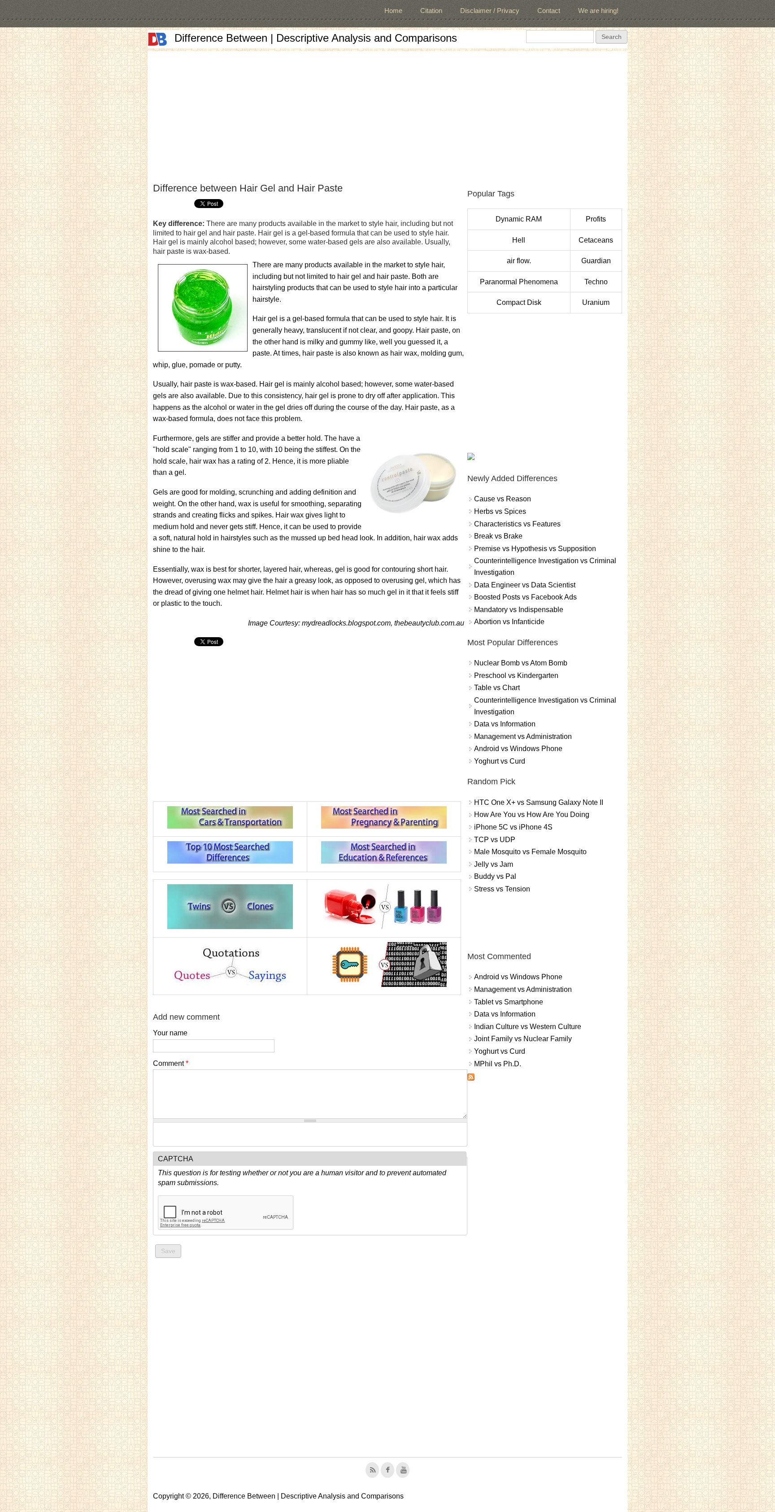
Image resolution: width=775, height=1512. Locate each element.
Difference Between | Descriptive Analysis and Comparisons (315, 38)
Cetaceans (596, 240)
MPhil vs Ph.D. (497, 1064)
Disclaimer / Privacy (489, 10)
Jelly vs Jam (493, 864)
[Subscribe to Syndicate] (471, 1078)
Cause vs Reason (502, 499)
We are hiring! (598, 10)
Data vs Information (505, 724)
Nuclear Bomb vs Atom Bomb (520, 663)
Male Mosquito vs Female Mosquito (530, 852)
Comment (170, 1063)
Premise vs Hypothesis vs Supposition (535, 548)
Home (393, 10)
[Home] (157, 39)
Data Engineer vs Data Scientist (524, 585)
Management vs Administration (523, 736)
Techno (596, 282)
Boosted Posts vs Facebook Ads (525, 597)
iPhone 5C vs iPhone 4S (513, 827)
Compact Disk (518, 302)
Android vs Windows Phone (518, 748)
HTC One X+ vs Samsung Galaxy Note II (538, 802)
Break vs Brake (498, 536)
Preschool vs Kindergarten (516, 675)
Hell (518, 240)
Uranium (596, 302)
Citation (431, 10)
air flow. (519, 261)
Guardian (596, 261)
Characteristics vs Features (517, 524)
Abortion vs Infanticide (509, 622)
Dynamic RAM (519, 219)
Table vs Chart (497, 687)
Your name (170, 1033)
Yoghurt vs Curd (499, 761)
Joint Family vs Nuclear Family (523, 1039)
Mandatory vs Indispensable (518, 609)
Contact (548, 10)
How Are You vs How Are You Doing (531, 814)
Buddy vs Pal (495, 876)
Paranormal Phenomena (519, 282)
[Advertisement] (387, 114)
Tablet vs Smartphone (508, 1002)
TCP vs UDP (494, 839)
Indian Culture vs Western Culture (527, 1026)
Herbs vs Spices (500, 511)
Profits (596, 219)
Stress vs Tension (502, 889)
